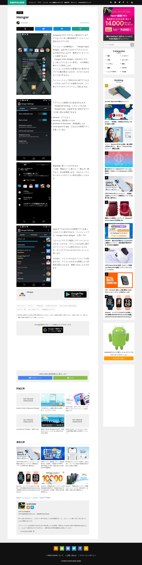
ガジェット (74, 2)
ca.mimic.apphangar (69, 306)
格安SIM (66, 2)
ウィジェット (32, 2)
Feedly (72, 378)
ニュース (45, 2)
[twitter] (119, 2)
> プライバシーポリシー (87, 555)
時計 (108, 56)
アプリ (39, 2)
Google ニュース (36, 378)
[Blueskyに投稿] (43, 29)
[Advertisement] (52, 353)
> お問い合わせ (71, 555)
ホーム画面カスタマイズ (56, 2)
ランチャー (22, 306)
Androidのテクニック (84, 2)
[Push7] (127, 2)
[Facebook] (123, 2)
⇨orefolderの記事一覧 (27, 531)
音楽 (123, 64)
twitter (124, 68)
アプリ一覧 (22, 309)
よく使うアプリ (35, 309)
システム (110, 64)
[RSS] (111, 2)
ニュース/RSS (111, 72)
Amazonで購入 (119, 358)
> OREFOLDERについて (55, 555)
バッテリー (125, 56)
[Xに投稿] (25, 29)
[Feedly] (115, 2)
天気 (108, 60)
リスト (32, 306)
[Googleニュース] (68, 548)
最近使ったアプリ (49, 309)
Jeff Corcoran (52, 306)
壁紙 (108, 68)
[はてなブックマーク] (62, 29)
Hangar (40, 306)
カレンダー (125, 60)
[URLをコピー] (80, 29)
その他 (20, 12)
